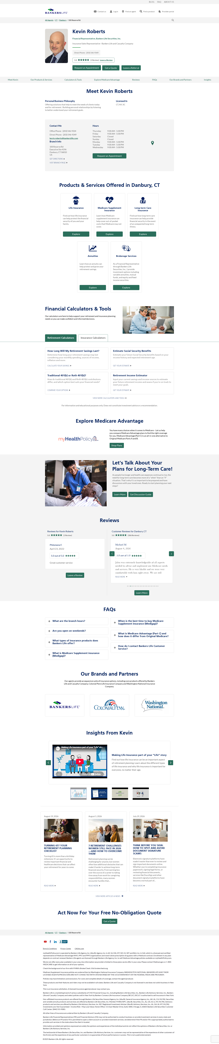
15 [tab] (150, 573)
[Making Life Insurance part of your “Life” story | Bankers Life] (79, 747)
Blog (151, 2)
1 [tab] (127, 573)
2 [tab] (129, 573)
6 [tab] (135, 573)
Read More (49, 872)
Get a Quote (111, 67)
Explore (76, 234)
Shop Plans (116, 445)
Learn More (119, 494)
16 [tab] (151, 573)
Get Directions (56, 159)
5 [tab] (134, 573)
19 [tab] (156, 573)
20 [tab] (158, 573)
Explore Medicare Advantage (107, 79)
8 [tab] (139, 573)
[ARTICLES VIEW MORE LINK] (110, 882)
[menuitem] (100, 11)
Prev (48, 748)
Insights (207, 79)
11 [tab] (143, 573)
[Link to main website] (56, 11)
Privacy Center (65, 949)
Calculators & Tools (73, 79)
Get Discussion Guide (139, 494)
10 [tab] (142, 573)
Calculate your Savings (58, 366)
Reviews (136, 79)
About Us (169, 2)
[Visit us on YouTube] (45, 943)
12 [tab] (145, 573)
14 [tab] (148, 573)
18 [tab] (155, 573)
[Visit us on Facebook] (50, 943)
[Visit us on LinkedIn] (55, 943)
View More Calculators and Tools (109, 398)
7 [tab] (137, 573)
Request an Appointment (86, 67)
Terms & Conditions (50, 949)
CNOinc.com (79, 949)
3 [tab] (131, 573)
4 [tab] (132, 573)
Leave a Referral (131, 67)
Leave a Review (106, 60)
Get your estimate (121, 366)
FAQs (154, 79)
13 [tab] (147, 573)
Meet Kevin (13, 79)
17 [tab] (153, 573)
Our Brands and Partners (180, 79)
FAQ (159, 2)
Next (170, 748)
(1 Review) (94, 60)
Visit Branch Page (58, 163)
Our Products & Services (41, 79)
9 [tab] (140, 573)
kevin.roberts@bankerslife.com (64, 138)
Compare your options (57, 390)
